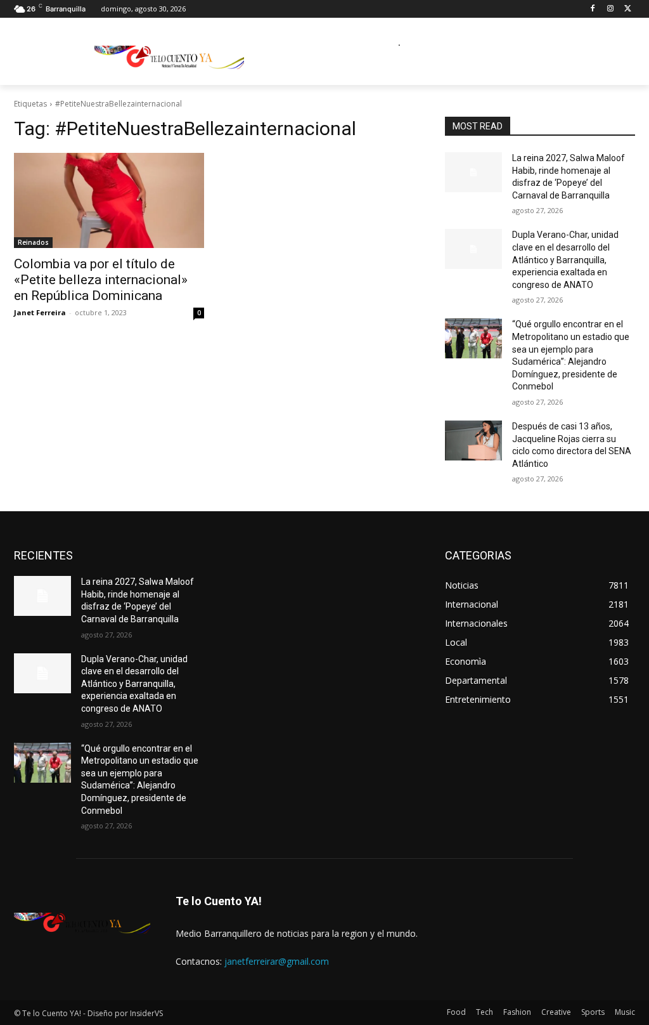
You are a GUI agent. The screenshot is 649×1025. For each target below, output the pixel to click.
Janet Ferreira (40, 312)
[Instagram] (610, 9)
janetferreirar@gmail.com (276, 961)
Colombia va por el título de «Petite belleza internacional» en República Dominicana (101, 279)
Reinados (33, 242)
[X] (627, 9)
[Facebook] (593, 9)
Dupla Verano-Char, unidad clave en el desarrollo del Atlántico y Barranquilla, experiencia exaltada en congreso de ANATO (565, 259)
